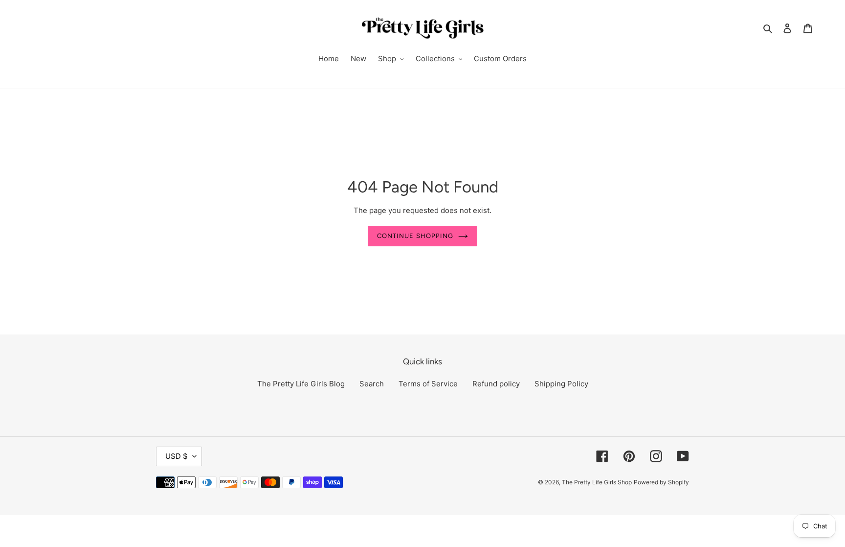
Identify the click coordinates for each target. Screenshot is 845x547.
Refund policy (496, 383)
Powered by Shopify (661, 482)
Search (371, 383)
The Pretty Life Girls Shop (597, 482)
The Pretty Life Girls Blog (301, 383)
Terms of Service (428, 383)
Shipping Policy (561, 383)
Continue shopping (415, 235)
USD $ (176, 456)
